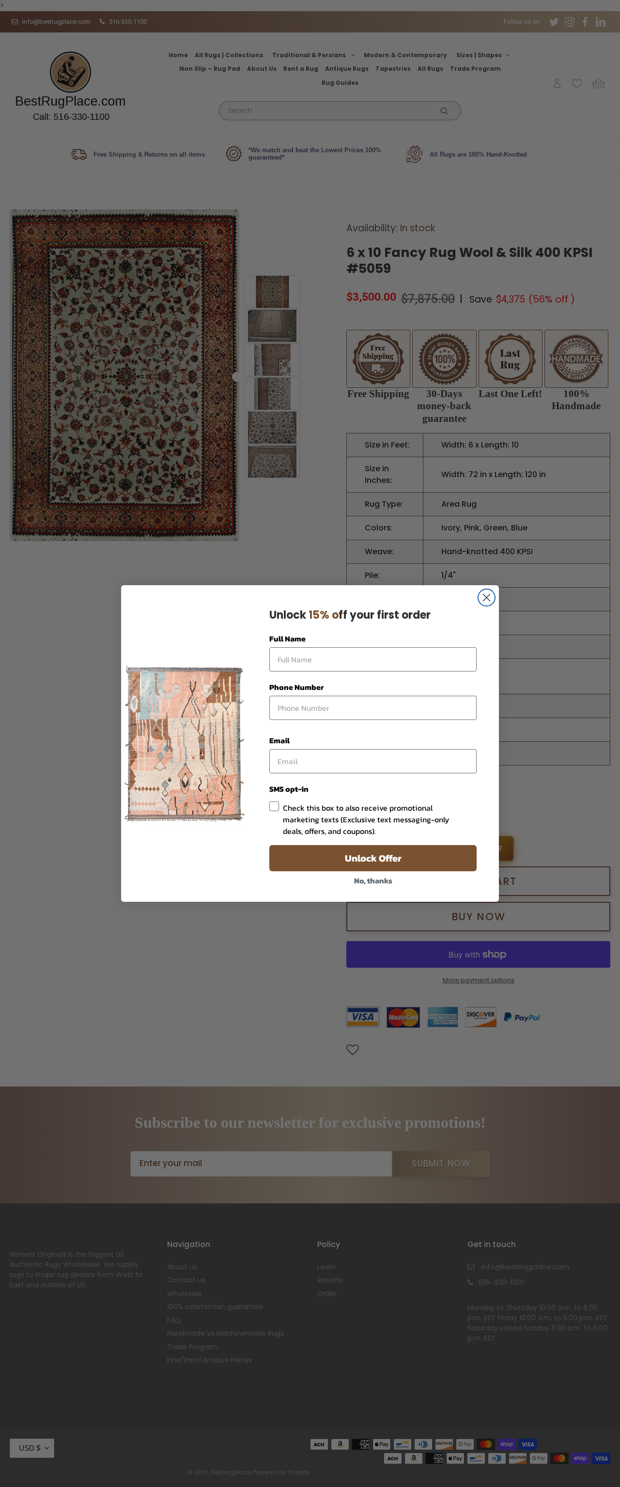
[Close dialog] (486, 597)
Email (279, 740)
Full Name (287, 638)
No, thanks (373, 880)
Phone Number (296, 687)
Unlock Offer (373, 858)
